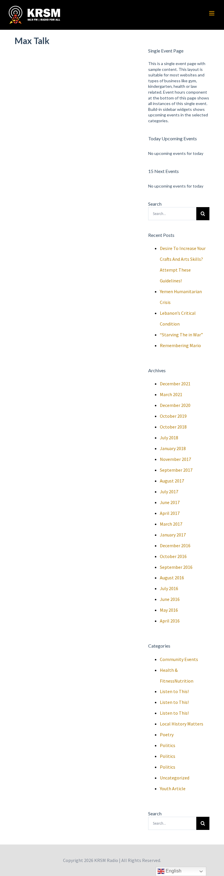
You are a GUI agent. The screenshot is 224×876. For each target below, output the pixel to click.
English (172, 870)
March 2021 (171, 394)
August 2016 (172, 577)
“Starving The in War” (181, 335)
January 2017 (173, 535)
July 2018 (169, 437)
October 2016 (173, 556)
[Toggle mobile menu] (212, 13)
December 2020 (175, 405)
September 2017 (176, 470)
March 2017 (171, 524)
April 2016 (170, 621)
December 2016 (175, 545)
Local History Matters (181, 724)
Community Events (179, 659)
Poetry (167, 734)
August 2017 (172, 481)
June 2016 (170, 599)
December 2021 (175, 384)
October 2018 (173, 427)
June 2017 (170, 502)
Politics (167, 745)
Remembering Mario (180, 345)
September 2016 (176, 567)
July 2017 (169, 491)
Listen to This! (174, 691)
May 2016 (169, 610)
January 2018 (173, 448)
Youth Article (173, 788)
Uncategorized (174, 778)
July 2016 (169, 588)
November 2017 (175, 459)
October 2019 (173, 416)
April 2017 (170, 513)
